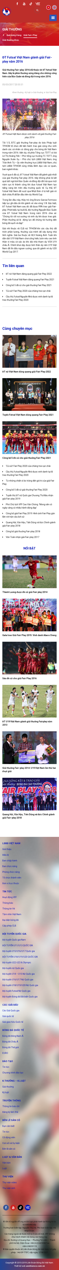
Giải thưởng (38, 92)
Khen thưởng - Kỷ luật (21, 92)
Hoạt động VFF (9, 897)
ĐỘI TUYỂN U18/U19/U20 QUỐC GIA (20, 957)
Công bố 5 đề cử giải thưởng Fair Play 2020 (27, 489)
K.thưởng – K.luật (14, 1080)
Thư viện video (9, 1182)
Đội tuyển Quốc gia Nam (14, 939)
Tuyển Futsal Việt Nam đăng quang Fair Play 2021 (30, 279)
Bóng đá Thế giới (10, 1047)
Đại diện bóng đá (10, 920)
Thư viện (7, 1176)
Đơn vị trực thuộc (10, 883)
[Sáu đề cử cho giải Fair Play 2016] (29, 658)
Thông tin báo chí (10, 1106)
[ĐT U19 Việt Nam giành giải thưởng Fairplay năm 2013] (29, 701)
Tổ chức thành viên (11, 877)
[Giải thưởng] (3, 35)
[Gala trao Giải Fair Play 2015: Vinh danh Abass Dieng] (29, 615)
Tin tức (7, 891)
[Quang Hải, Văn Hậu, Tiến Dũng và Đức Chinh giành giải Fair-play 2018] (29, 794)
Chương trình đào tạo (12, 1072)
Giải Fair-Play (30, 35)
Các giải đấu (10, 1004)
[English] (54, 7)
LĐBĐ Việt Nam (11, 843)
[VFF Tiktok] (30, 4)
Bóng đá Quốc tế (13, 1030)
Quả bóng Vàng (13, 35)
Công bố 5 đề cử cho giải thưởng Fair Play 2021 (29, 285)
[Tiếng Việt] (48, 7)
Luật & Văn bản (12, 1157)
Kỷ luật (5, 1092)
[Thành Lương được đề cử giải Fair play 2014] (29, 571)
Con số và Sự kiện (11, 1143)
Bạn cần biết (8, 1126)
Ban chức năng (9, 866)
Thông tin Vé (8, 908)
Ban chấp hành (9, 860)
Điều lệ (5, 855)
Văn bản (6, 1162)
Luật (4, 1168)
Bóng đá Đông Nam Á (12, 1036)
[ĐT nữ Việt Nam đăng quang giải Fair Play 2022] (29, 351)
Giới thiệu (6, 849)
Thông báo (7, 903)
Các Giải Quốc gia (10, 1010)
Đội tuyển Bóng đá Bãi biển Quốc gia (19, 996)
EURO (5, 1053)
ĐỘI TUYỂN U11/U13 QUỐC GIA (17, 945)
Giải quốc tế (8, 1016)
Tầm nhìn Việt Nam (11, 914)
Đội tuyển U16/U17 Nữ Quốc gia (17, 979)
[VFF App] (37, 4)
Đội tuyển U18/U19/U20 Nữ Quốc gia (20, 985)
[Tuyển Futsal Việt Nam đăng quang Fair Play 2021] (29, 394)
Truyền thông (11, 1100)
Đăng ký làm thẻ (10, 1112)
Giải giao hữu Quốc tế (12, 1022)
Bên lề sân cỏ (11, 1120)
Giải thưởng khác (10, 40)
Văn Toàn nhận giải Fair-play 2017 (22, 537)
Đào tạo (7, 1061)
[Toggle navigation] (53, 18)
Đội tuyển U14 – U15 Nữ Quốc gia (18, 974)
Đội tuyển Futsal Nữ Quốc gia (16, 991)
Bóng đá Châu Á (10, 1041)
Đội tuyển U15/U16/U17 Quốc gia (18, 951)
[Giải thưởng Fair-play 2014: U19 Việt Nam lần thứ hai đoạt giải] (29, 747)
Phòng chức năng (11, 872)
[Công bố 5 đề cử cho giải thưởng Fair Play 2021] (29, 437)
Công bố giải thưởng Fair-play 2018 (23, 531)
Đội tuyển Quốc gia (14, 933)
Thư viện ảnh (8, 1188)
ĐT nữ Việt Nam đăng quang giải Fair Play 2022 (29, 274)
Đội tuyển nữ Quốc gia (13, 968)
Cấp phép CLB (9, 925)
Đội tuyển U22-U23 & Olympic (16, 962)
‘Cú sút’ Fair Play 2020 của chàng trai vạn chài (28, 291)
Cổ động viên (8, 1137)
